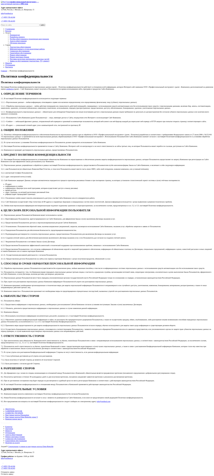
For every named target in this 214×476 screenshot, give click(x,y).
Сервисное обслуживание (20, 51)
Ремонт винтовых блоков (19, 57)
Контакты (9, 67)
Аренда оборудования (18, 41)
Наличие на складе (12, 443)
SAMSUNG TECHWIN (14, 413)
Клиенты (8, 427)
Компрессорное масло (13, 419)
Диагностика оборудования (20, 47)
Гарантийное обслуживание (20, 53)
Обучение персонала (18, 43)
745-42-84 (8, 17)
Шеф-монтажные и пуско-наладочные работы (27, 49)
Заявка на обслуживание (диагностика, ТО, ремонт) (29, 61)
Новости (8, 63)
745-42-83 (8, 21)
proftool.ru (10, 89)
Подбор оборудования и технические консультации (29, 39)
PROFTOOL (10, 409)
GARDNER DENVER (13, 411)
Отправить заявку (7, 472)
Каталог (8, 31)
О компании (10, 29)
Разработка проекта (17, 37)
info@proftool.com (103, 401)
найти (42, 25)
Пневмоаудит (15, 35)
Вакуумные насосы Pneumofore (17, 415)
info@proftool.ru (7, 13)
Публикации (10, 65)
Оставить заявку (7, 474)
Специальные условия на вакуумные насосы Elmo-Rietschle (30, 446)
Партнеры (9, 429)
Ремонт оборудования (18, 55)
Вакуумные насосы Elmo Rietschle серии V (21, 417)
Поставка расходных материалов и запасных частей (29, 59)
